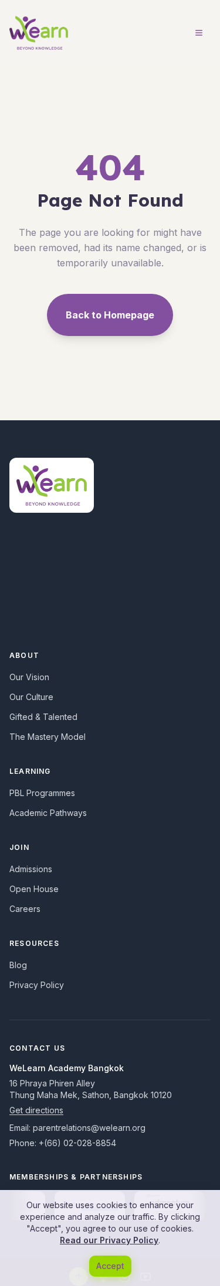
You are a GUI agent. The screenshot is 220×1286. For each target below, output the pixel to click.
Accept (110, 1266)
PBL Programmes (42, 793)
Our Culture (31, 697)
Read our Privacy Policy (109, 1240)
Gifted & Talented (43, 717)
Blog (18, 965)
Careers (24, 909)
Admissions (30, 869)
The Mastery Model (47, 737)
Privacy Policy (36, 985)
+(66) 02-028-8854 (77, 1143)
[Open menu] (199, 32)
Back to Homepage (110, 315)
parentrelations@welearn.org (89, 1128)
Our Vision (29, 677)
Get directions (36, 1110)
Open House (34, 889)
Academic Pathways (48, 813)
